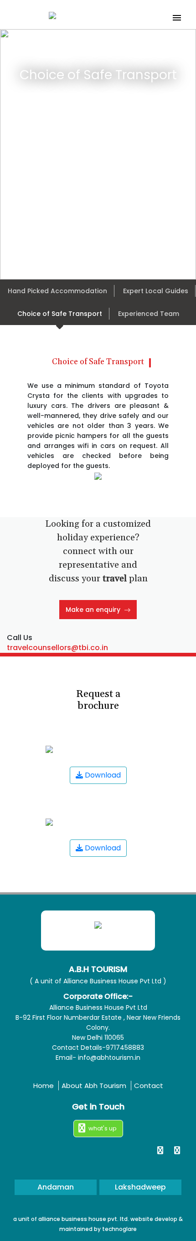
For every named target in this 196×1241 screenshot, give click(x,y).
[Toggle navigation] (176, 17)
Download (102, 775)
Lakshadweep (140, 1187)
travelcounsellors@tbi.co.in (57, 647)
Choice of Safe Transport (59, 313)
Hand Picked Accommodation (57, 290)
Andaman (55, 1187)
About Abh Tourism (95, 1085)
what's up (102, 1128)
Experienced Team (148, 313)
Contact (148, 1085)
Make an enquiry (94, 609)
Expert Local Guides (155, 290)
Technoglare (119, 1229)
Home (44, 1085)
